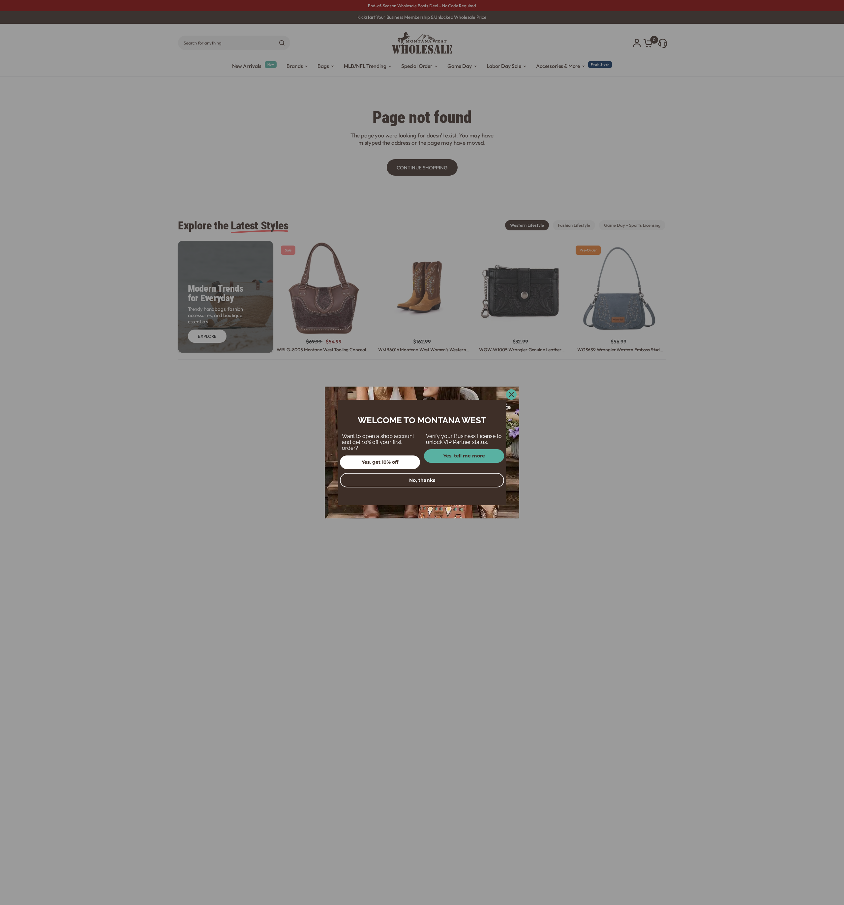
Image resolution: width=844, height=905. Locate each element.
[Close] (511, 394)
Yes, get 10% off (380, 462)
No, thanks (422, 480)
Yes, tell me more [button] (464, 456)
